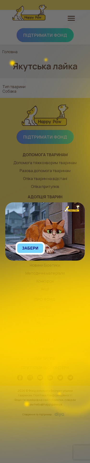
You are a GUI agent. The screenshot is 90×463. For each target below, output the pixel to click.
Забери (30, 248)
